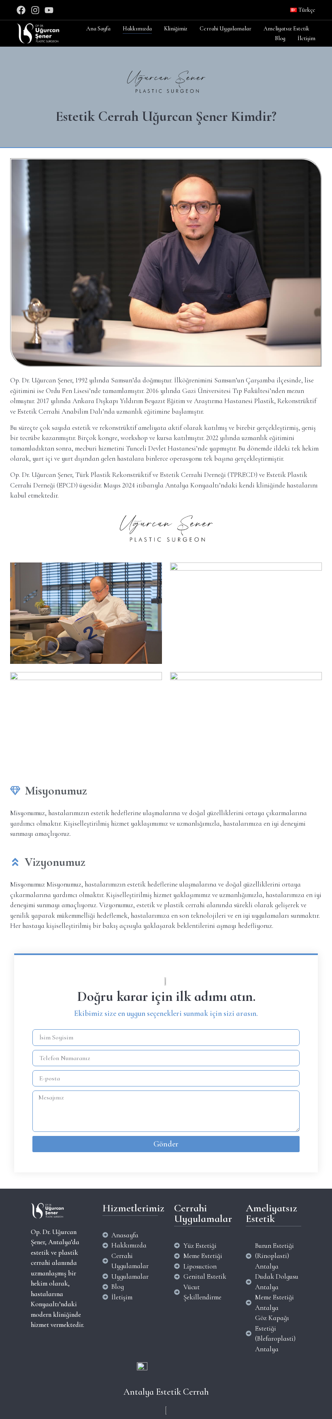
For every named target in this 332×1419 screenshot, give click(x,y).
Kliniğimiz (175, 28)
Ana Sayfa (98, 28)
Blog (280, 38)
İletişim (306, 38)
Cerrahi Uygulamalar (225, 28)
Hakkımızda (137, 28)
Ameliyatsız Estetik (286, 28)
